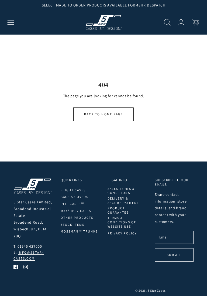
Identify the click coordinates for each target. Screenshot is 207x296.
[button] (10, 22)
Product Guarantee (118, 210)
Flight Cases (73, 190)
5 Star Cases (157, 290)
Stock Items (72, 225)
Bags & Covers (74, 197)
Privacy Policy (122, 233)
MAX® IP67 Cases (76, 211)
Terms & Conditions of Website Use (122, 222)
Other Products (77, 218)
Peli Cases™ (73, 204)
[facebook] (15, 268)
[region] (103, 5)
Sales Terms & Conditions (121, 191)
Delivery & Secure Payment (123, 200)
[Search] (167, 22)
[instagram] (25, 268)
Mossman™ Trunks (79, 231)
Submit (174, 255)
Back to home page (103, 114)
